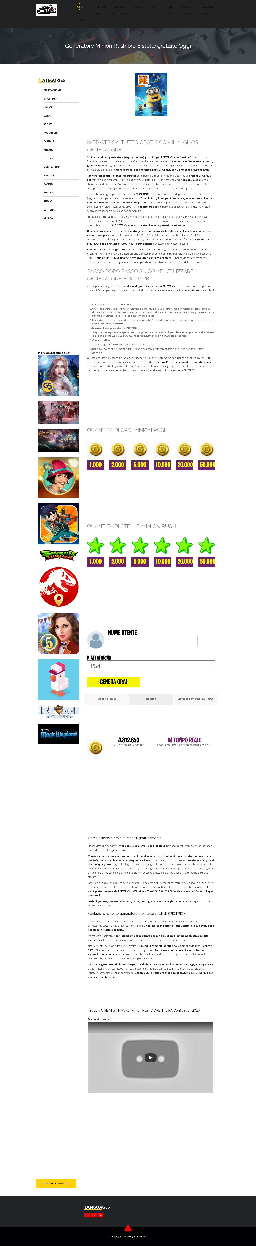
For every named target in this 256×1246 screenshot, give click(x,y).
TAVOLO (138, 13)
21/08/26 (208, 698)
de (94, 1215)
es (87, 1215)
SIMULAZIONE (117, 13)
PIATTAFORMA (98, 6)
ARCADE (80, 13)
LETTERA (206, 13)
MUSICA (80, 20)
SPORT (169, 6)
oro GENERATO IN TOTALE (129, 745)
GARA (154, 6)
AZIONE (97, 13)
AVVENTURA (187, 6)
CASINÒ (155, 13)
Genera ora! (113, 682)
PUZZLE (172, 13)
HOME (79, 6)
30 (114, 698)
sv (101, 1215)
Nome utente (122, 633)
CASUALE (208, 6)
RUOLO (189, 13)
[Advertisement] (64, 289)
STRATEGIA (120, 6)
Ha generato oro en (184, 745)
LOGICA (139, 6)
